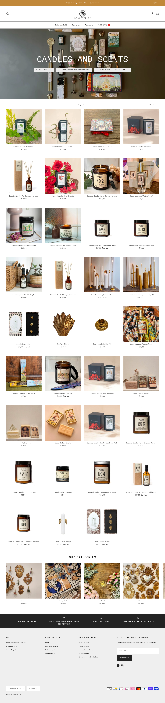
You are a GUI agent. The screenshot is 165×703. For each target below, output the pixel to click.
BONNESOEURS (16, 694)
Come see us (50, 653)
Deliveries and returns (87, 650)
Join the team (84, 653)
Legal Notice (84, 646)
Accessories (89, 25)
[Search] (7, 13)
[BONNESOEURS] (82, 13)
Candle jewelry (43, 70)
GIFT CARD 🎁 (104, 25)
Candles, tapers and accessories (74, 70)
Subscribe (124, 658)
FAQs (47, 643)
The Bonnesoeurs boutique (16, 643)
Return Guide (50, 650)
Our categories (11, 650)
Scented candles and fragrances (113, 70)
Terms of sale (84, 643)
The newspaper (11, 646)
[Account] (152, 13)
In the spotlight (61, 25)
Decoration (76, 25)
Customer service (51, 646)
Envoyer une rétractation (88, 657)
